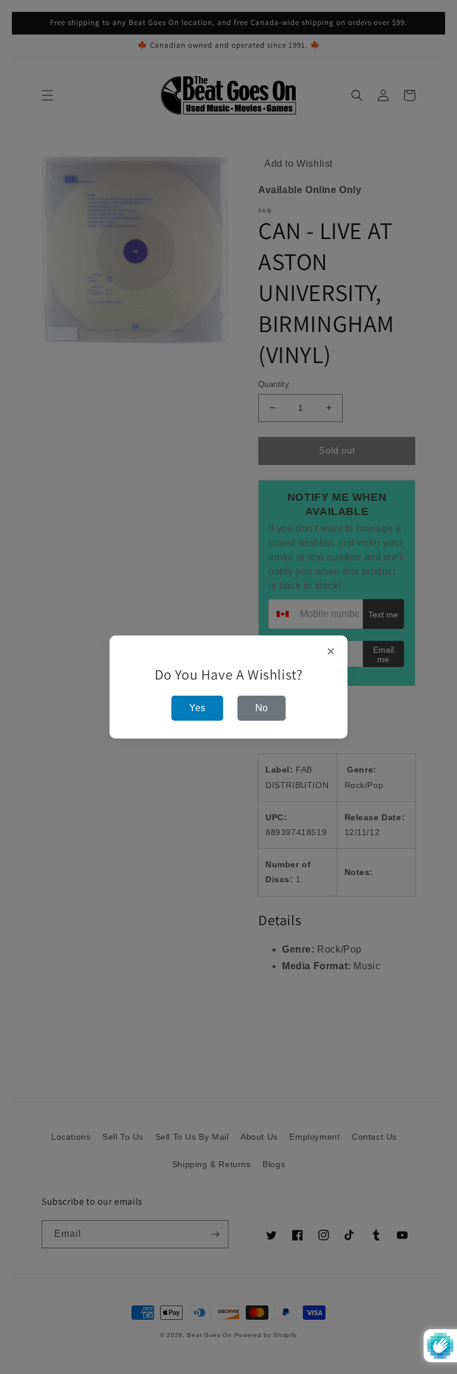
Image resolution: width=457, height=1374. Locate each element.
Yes (197, 708)
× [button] (331, 651)
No (261, 708)
